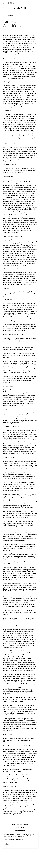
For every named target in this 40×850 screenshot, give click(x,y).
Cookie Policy (20, 830)
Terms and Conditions (20, 825)
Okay (7, 844)
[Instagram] (8, 3)
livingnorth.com (18, 228)
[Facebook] (11, 3)
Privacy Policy (20, 827)
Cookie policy (19, 839)
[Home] (20, 7)
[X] (13, 3)
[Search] (4, 3)
